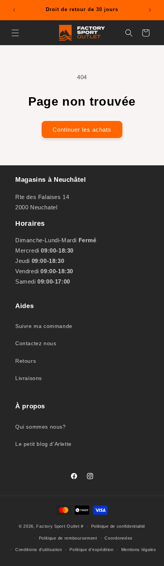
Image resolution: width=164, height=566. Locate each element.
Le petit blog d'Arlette (43, 444)
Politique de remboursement (68, 538)
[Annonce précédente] (14, 10)
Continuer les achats (82, 129)
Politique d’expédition (91, 549)
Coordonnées (119, 538)
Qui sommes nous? (40, 427)
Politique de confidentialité (118, 526)
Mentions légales (138, 549)
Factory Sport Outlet (57, 526)
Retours (25, 361)
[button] (15, 32)
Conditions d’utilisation (38, 549)
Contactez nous (35, 343)
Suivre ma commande (43, 326)
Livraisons (28, 378)
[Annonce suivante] (149, 10)
